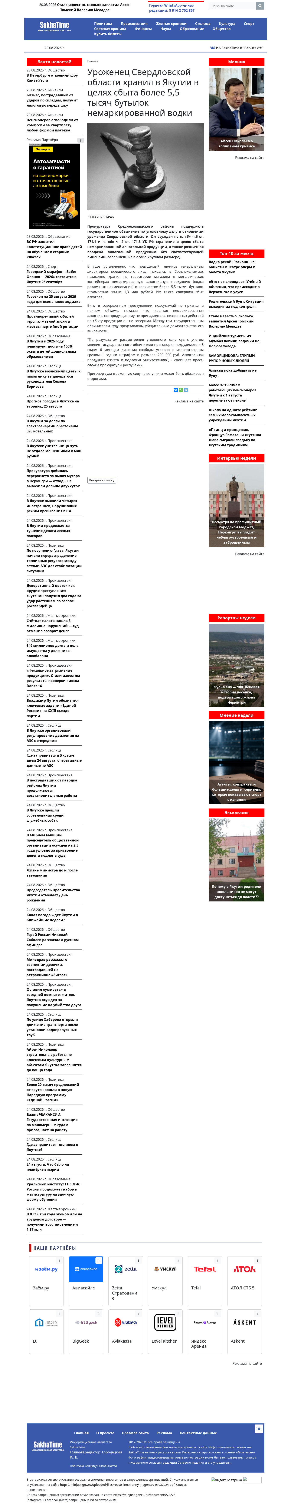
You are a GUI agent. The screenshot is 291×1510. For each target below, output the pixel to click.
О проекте (105, 1433)
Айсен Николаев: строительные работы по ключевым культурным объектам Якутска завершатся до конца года (54, 1059)
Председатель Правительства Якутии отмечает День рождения (53, 895)
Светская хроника (110, 28)
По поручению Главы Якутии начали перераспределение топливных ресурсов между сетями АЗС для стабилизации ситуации (54, 560)
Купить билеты (108, 33)
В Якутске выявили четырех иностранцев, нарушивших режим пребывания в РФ (52, 505)
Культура (227, 23)
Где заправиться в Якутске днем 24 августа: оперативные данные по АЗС (54, 760)
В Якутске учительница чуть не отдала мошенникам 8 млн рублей (54, 450)
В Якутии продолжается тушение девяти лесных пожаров (48, 530)
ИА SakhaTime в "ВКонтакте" (239, 48)
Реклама (164, 1433)
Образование (192, 28)
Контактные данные (198, 1433)
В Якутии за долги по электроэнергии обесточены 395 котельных (52, 426)
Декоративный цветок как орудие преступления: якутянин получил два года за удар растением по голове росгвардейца (54, 595)
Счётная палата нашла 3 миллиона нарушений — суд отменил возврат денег (53, 625)
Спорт (249, 23)
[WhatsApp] (181, 390)
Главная (81, 1433)
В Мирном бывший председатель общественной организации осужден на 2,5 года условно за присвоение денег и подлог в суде (53, 845)
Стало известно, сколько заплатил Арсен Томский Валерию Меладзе (231, 321)
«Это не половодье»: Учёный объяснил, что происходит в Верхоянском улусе (235, 286)
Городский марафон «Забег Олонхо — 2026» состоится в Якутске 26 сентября (51, 276)
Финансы (143, 28)
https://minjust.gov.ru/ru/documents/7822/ (144, 1495)
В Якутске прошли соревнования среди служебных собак (45, 815)
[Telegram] (186, 390)
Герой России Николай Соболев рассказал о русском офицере (53, 939)
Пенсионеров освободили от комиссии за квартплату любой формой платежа (52, 125)
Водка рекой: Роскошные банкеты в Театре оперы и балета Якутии (232, 267)
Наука (165, 28)
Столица (202, 23)
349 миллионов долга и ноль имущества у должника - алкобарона (53, 650)
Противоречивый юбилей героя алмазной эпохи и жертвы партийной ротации (53, 321)
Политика (103, 23)
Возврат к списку (101, 480)
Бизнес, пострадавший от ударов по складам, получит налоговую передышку (52, 100)
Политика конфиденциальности (93, 1466)
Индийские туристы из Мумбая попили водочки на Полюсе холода (234, 341)
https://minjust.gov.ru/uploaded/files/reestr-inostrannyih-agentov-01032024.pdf (117, 1485)
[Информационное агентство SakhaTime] (54, 25)
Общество (222, 28)
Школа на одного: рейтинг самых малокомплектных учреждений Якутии (233, 415)
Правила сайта (135, 1433)
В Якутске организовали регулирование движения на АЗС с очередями (53, 735)
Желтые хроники (171, 23)
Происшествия (134, 23)
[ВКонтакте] (176, 390)
